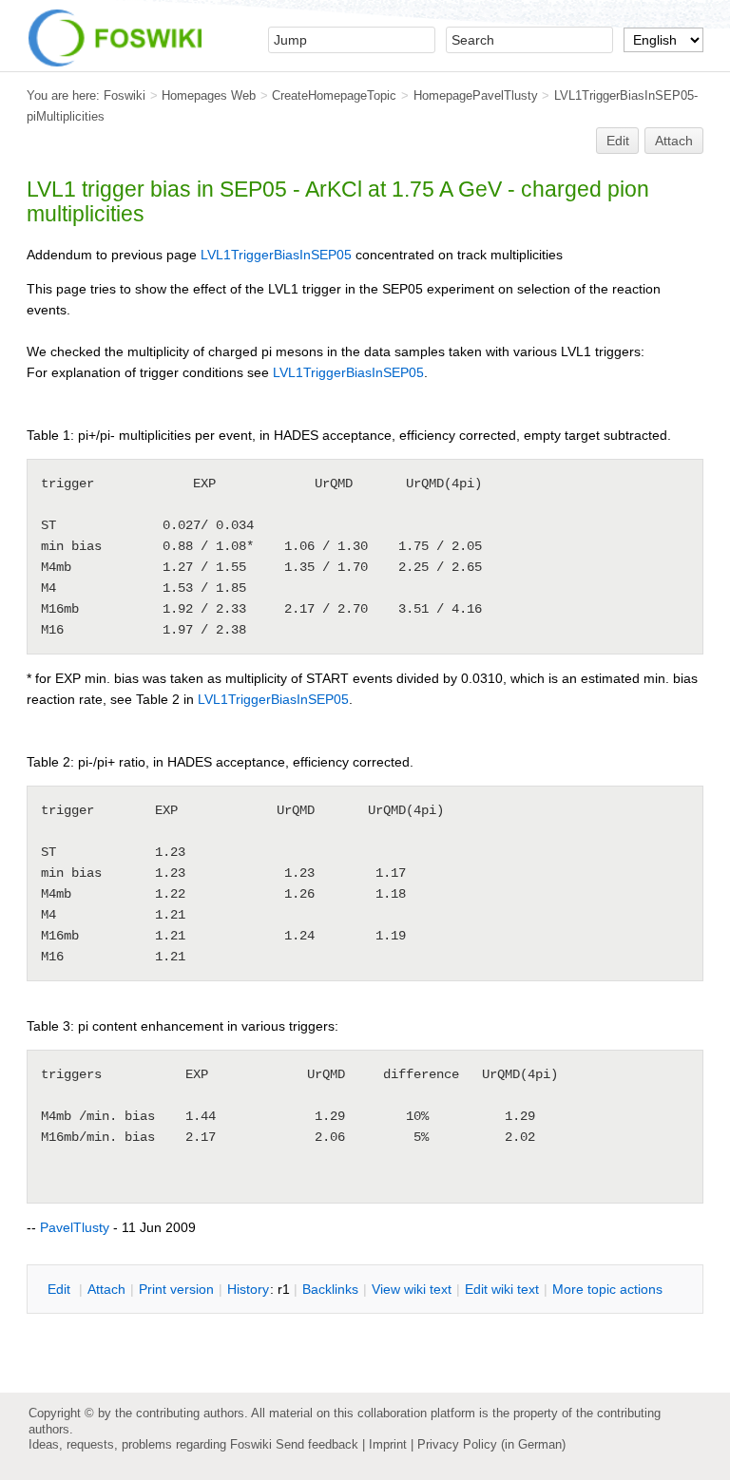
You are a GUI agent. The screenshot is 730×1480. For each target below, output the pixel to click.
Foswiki (124, 95)
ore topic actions (607, 1289)
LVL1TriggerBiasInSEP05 (276, 254)
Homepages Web (209, 95)
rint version (176, 1289)
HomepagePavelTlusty (475, 95)
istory (248, 1289)
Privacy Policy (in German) (491, 1444)
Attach (674, 140)
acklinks (330, 1289)
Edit (617, 140)
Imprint (388, 1444)
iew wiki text (411, 1289)
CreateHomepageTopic (334, 95)
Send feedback (317, 1444)
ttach (106, 1289)
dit (61, 1289)
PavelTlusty (74, 1227)
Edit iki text (502, 1289)
